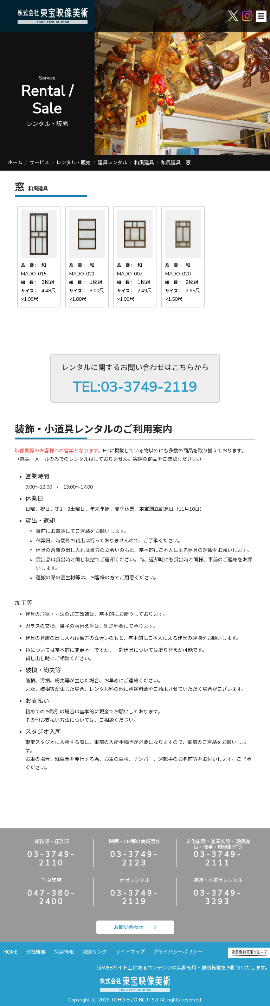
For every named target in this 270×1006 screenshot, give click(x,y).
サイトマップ (130, 952)
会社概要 (36, 952)
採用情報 (64, 952)
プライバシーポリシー (177, 952)
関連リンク (94, 952)
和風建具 (144, 162)
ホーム (15, 162)
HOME (11, 952)
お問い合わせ (128, 927)
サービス (39, 162)
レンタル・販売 (73, 162)
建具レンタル (112, 162)
